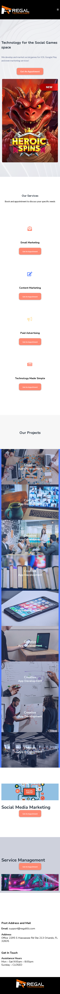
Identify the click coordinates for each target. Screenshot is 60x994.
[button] (58, 9)
